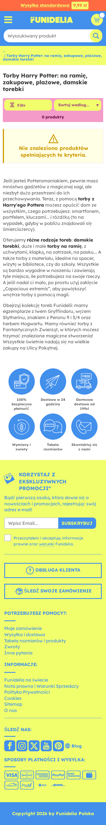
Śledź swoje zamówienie (57, 591)
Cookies (12, 698)
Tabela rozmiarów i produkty (35, 640)
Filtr (21, 105)
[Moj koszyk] (97, 20)
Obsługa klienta (57, 570)
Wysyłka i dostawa (24, 634)
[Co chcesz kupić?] (8, 20)
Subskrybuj (77, 523)
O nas (10, 710)
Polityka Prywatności (27, 692)
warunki (46, 544)
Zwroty (12, 646)
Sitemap (13, 704)
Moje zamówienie (23, 628)
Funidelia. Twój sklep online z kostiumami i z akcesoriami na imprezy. (52, 20)
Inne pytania (18, 653)
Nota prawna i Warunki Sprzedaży (41, 686)
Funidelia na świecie (26, 680)
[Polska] (9, 746)
